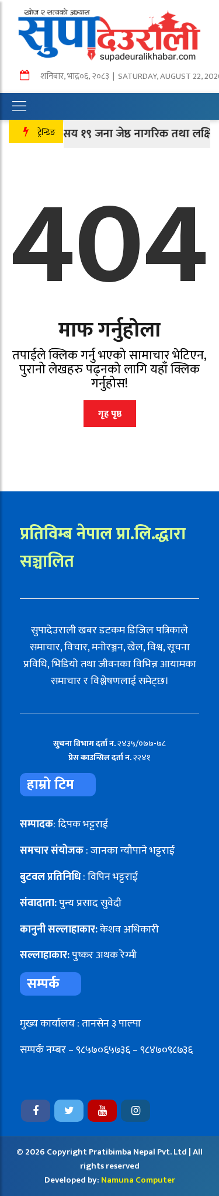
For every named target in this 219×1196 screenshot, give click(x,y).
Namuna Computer (138, 1180)
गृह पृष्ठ (109, 414)
